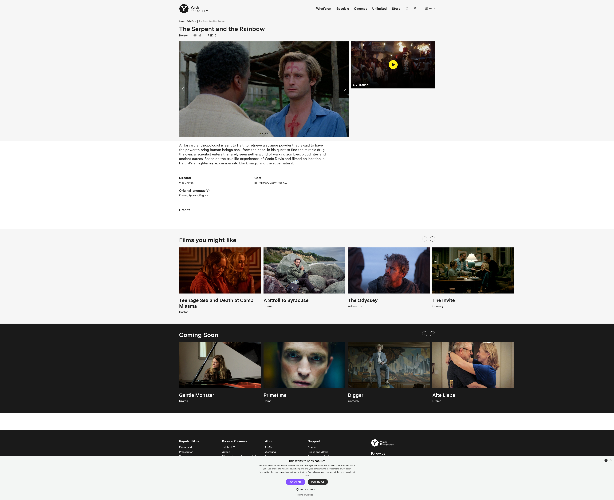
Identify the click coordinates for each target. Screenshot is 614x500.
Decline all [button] (317, 481)
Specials (342, 9)
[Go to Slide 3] (265, 133)
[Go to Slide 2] (262, 133)
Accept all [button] (296, 481)
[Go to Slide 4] (267, 133)
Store (396, 9)
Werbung (270, 452)
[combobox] (606, 460)
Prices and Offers (318, 452)
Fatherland (185, 447)
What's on (323, 9)
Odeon (226, 452)
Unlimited (379, 9)
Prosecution (186, 452)
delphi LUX (228, 447)
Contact (312, 447)
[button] (264, 89)
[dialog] (307, 478)
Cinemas (360, 9)
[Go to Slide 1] (260, 133)
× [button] (610, 460)
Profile (268, 447)
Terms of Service (305, 494)
